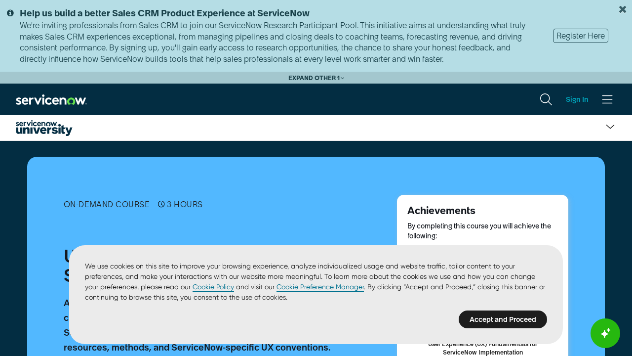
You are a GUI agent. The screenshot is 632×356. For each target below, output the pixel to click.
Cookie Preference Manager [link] (320, 287)
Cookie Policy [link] (213, 287)
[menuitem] (546, 99)
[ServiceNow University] (44, 128)
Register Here (580, 36)
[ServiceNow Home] (51, 98)
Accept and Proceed (503, 319)
